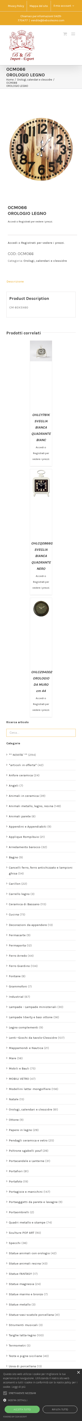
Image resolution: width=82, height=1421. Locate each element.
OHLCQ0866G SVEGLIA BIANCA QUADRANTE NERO (42, 555)
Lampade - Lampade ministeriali (33, 1007)
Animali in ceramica (24, 796)
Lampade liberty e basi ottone (31, 1017)
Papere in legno (20, 1130)
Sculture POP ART (21, 1233)
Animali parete (20, 816)
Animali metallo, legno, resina (31, 806)
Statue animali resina (25, 1263)
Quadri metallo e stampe (27, 1222)
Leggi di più (18, 1387)
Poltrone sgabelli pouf (25, 1151)
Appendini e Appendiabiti (27, 826)
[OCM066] (41, 148)
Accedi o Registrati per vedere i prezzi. (30, 221)
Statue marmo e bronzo (26, 1294)
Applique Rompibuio (24, 837)
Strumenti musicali (23, 1325)
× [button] (78, 1372)
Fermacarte (17, 935)
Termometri (17, 1345)
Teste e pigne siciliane (25, 1356)
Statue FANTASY (20, 1274)
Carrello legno (19, 894)
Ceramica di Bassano (24, 904)
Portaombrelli (19, 1212)
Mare (12, 1058)
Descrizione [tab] (15, 281)
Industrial (16, 997)
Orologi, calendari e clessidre (45, 261)
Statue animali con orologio (29, 1253)
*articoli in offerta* (23, 765)
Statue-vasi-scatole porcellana (31, 1315)
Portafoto (15, 1181)
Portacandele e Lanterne (26, 1161)
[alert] (41, 1395)
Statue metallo (20, 1304)
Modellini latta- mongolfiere (30, 1089)
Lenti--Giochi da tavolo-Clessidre (33, 1038)
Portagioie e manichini (26, 1192)
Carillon (14, 884)
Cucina (14, 914)
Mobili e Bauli (19, 1068)
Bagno (13, 857)
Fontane (15, 976)
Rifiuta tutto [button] (60, 1409)
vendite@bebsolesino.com (47, 20)
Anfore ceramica (21, 775)
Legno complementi (23, 1027)
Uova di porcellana (22, 1366)
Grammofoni (18, 986)
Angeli (14, 785)
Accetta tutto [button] (22, 1409)
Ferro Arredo (18, 956)
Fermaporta (17, 945)
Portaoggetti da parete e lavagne (33, 1202)
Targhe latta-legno (22, 1335)
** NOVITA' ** (18, 755)
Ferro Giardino (19, 966)
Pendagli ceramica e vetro (28, 1140)
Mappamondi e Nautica (26, 1048)
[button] (41, 1400)
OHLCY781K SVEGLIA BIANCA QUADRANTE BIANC (41, 427)
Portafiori (16, 1171)
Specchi (15, 1243)
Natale (14, 1099)
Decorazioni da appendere (28, 925)
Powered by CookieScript (15, 1416)
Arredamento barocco (24, 847)
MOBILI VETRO (19, 1079)
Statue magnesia (21, 1284)
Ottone (14, 1120)
